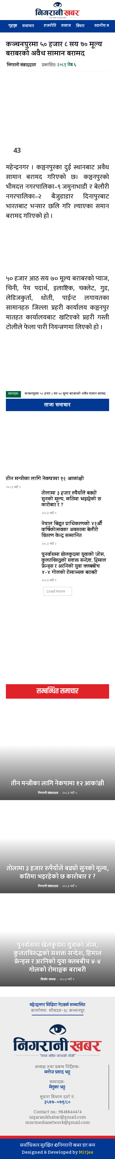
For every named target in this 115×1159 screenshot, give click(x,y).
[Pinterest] (56, 150)
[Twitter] (43, 150)
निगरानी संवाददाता (21, 65)
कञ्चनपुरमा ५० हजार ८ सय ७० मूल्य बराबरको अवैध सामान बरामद (65, 394)
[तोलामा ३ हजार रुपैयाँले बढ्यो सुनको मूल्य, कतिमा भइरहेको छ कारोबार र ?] (21, 503)
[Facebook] (29, 150)
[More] (97, 150)
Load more (56, 591)
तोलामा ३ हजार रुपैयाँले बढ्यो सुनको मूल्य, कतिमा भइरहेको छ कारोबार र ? (71, 500)
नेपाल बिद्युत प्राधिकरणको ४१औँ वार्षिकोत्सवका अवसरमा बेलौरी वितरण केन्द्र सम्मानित (72, 530)
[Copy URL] (83, 150)
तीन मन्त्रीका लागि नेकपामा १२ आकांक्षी (45, 479)
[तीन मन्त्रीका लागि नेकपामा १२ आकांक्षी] (57, 444)
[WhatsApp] (70, 150)
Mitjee (86, 1152)
